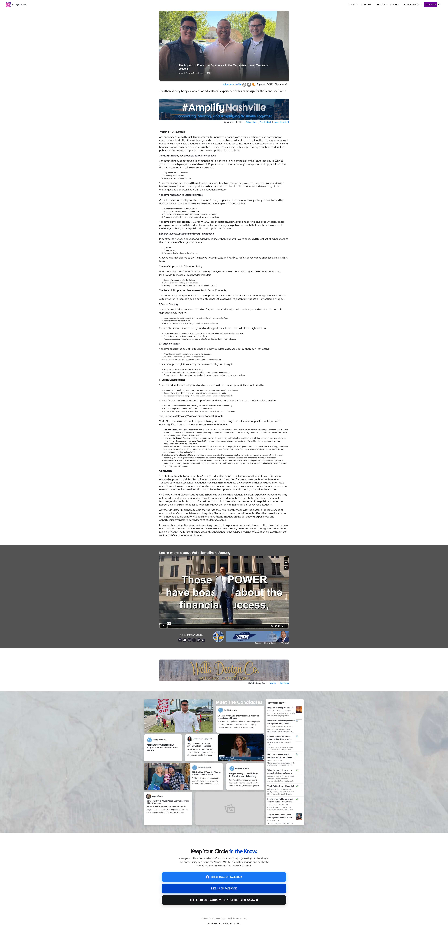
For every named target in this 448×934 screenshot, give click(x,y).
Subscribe (430, 4)
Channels (366, 4)
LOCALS (353, 4)
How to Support (270, 643)
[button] (203, 640)
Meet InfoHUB (282, 122)
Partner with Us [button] (412, 4)
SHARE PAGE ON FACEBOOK (226, 877)
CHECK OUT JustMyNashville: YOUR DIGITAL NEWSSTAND (224, 900)
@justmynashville (232, 84)
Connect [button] (395, 4)
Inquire (272, 682)
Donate (258, 643)
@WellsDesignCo (256, 682)
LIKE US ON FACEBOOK (224, 888)
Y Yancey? (285, 643)
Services (284, 682)
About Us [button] (381, 4)
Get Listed (265, 122)
